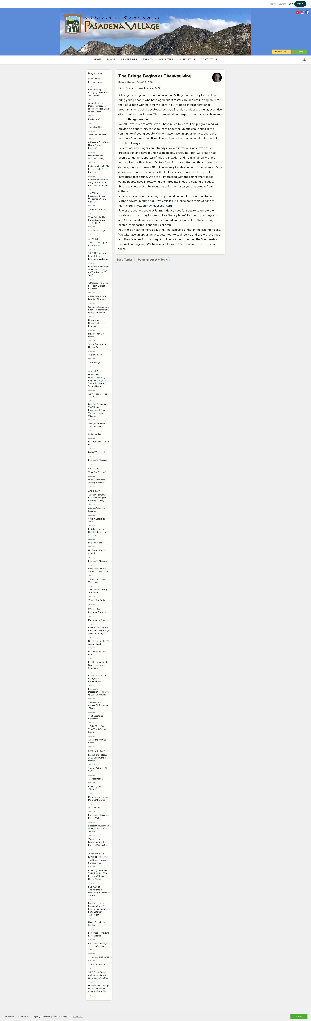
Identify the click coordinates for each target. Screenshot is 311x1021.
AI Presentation (95, 778)
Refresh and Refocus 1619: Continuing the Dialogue (98, 758)
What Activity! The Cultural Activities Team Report (96, 220)
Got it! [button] (299, 1017)
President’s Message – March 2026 (98, 817)
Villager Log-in (281, 52)
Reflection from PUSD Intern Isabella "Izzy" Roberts (98, 169)
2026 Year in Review (97, 134)
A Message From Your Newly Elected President (98, 145)
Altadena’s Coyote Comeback (96, 510)
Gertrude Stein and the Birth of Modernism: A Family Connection (98, 310)
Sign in (300, 3)
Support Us (187, 59)
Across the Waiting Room (97, 741)
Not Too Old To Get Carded (97, 552)
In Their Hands (95, 82)
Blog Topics (125, 260)
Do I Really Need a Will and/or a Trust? (99, 642)
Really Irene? (94, 119)
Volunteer (166, 59)
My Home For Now (97, 612)
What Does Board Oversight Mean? (96, 481)
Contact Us (209, 59)
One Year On (94, 807)
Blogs (111, 59)
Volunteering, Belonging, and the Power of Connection (98, 842)
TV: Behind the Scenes (98, 957)
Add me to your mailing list (281, 4)
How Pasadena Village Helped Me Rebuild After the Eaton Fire (98, 988)
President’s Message (97, 460)
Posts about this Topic (153, 260)
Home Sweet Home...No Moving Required (96, 323)
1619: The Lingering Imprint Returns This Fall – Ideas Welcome (98, 256)
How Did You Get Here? (96, 335)
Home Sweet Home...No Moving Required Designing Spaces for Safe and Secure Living (97, 380)
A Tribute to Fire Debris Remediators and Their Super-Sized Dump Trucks (98, 107)
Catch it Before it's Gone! (96, 520)
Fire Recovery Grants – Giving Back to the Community (98, 665)
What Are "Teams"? (97, 472)
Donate (299, 52)
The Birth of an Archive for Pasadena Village (98, 705)
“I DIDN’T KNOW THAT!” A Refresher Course (97, 729)
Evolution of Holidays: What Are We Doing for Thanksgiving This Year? (98, 271)
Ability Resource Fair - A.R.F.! (98, 395)
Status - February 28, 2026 (98, 770)
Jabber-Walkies (95, 434)
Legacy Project (95, 542)
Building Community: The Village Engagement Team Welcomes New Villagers (97, 410)
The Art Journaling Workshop (97, 580)
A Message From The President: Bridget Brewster (98, 286)
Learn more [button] (78, 1017)
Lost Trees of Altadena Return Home (98, 934)
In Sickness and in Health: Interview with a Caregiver (98, 532)
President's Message (97, 561)
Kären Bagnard (126, 88)
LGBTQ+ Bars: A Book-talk (99, 443)
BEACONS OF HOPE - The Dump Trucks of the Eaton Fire (98, 860)
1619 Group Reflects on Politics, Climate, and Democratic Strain (98, 975)
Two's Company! (95, 354)
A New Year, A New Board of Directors (97, 298)
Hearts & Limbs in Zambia (96, 924)
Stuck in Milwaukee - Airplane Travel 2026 (98, 570)
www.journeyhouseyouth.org (153, 206)
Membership (129, 59)
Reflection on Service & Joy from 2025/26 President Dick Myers (98, 182)
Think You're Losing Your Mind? (97, 591)
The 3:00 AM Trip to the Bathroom (97, 244)
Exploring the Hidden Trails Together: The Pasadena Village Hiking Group (98, 875)
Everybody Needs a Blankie (97, 653)
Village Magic (94, 362)
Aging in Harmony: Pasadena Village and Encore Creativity (98, 497)
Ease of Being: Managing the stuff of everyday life (98, 92)
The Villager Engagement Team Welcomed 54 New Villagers (97, 197)
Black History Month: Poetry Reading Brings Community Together (98, 630)
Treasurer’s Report (97, 209)
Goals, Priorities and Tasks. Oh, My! (97, 425)
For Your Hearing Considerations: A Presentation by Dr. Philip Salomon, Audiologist (97, 909)
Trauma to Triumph (97, 964)
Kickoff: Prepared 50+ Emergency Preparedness (98, 678)
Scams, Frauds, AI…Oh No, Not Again (98, 346)
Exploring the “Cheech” (94, 788)
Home (97, 59)
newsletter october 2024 (148, 88)
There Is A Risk (95, 127)
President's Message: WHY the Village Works (98, 946)
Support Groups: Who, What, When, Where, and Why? (98, 828)
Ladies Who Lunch (96, 452)
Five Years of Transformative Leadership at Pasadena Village (99, 891)
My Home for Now (97, 620)
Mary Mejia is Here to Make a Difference (98, 798)
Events (148, 59)
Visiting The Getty (96, 600)
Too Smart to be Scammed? (95, 717)
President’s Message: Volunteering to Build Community (98, 692)
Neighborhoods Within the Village (96, 157)
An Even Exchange (96, 230)
